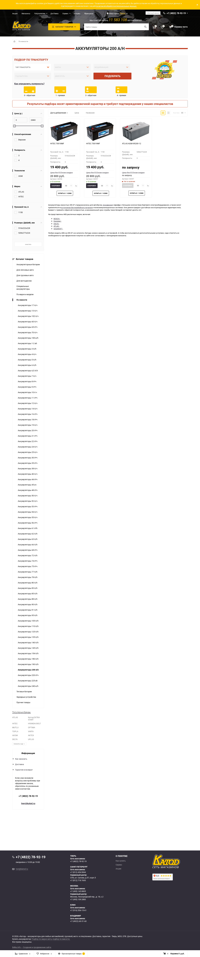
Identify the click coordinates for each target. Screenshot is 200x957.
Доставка (54, 13)
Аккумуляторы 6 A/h (27, 365)
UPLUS (31, 739)
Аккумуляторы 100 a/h (28, 338)
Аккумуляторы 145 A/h (28, 648)
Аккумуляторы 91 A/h (27, 610)
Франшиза (88, 13)
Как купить (121, 861)
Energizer (57, 221)
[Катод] (176, 861)
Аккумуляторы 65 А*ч (27, 327)
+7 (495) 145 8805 (78, 891)
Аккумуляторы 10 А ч (27, 392)
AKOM (15, 735)
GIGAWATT (58, 228)
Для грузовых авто (25, 275)
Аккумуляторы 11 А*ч (27, 397)
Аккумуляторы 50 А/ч (27, 495)
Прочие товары (23, 702)
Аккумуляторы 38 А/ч (27, 468)
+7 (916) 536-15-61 (78, 910)
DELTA (15, 739)
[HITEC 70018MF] (64, 131)
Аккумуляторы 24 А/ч (27, 446)
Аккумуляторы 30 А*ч (27, 457)
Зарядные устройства (26, 697)
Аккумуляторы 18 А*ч (27, 419)
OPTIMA (31, 727)
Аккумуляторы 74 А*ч (27, 561)
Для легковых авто (25, 270)
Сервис (65, 13)
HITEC (15, 723)
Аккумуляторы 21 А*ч (27, 436)
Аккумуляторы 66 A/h (27, 544)
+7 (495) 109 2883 (78, 899)
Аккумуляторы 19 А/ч (27, 425)
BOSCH (57, 218)
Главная (14, 41)
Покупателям (39, 13)
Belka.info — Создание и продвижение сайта (31, 947)
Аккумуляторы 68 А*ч (27, 550)
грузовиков (107, 205)
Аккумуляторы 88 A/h (27, 599)
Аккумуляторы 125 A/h (28, 631)
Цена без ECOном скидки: (61, 172)
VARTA (31, 731)
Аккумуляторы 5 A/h (27, 359)
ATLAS (15, 717)
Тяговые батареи (24, 691)
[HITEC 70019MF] (100, 131)
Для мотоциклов (24, 280)
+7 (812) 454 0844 (78, 872)
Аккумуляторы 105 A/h (28, 620)
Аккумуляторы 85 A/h (27, 593)
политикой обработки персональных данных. (116, 6)
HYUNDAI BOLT (34, 723)
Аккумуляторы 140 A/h (28, 642)
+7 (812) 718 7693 (78, 880)
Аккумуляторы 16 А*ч (27, 414)
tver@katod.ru (28, 803)
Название (90, 112)
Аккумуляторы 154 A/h (28, 653)
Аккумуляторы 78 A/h (27, 577)
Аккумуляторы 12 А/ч (27, 403)
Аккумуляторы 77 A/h (27, 571)
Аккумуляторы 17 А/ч (27, 305)
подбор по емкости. (61, 939)
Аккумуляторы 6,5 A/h (28, 370)
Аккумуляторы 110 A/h (28, 626)
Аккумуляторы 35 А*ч (27, 463)
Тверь (122, 13)
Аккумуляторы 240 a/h (28, 686)
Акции (15, 13)
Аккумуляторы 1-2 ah (27, 343)
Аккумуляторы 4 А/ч (27, 354)
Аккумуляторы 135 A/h (28, 637)
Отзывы (77, 13)
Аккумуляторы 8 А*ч (27, 381)
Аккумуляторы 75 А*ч (27, 566)
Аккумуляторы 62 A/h (27, 533)
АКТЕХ (31, 735)
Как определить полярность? (29, 83)
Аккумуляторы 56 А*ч (27, 522)
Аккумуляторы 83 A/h (27, 588)
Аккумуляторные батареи (28, 264)
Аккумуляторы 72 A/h (27, 555)
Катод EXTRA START (34, 718)
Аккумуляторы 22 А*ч (27, 441)
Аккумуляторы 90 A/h (27, 604)
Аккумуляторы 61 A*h (27, 528)
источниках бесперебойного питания (77, 207)
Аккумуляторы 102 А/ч (28, 316)
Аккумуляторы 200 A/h (28, 669)
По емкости (23, 41)
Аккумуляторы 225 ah (28, 680)
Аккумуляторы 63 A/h (27, 539)
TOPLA (15, 731)
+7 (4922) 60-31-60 (78, 921)
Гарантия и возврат (24, 769)
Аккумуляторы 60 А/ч (27, 321)
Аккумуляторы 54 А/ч (27, 512)
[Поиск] (145, 26)
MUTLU (15, 727)
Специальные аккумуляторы (23, 287)
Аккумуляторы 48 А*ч (27, 490)
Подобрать (112, 76)
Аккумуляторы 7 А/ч (27, 376)
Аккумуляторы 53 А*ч (27, 506)
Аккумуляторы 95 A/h (27, 615)
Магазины (26, 13)
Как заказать (21, 759)
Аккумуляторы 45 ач (27, 484)
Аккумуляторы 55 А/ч (27, 517)
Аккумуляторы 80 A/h (27, 582)
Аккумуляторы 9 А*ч (27, 387)
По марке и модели (24, 294)
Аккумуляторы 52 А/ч (27, 501)
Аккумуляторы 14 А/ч (27, 408)
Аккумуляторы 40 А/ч (27, 474)
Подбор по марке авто (42, 939)
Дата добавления (58, 112)
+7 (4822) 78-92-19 (28, 796)
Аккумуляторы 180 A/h (28, 659)
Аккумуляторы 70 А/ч (27, 332)
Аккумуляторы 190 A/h (28, 664)
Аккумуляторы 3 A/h (27, 348)
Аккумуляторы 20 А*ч (27, 430)
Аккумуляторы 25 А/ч (27, 452)
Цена (77, 112)
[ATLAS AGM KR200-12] (136, 131)
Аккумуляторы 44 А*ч (27, 479)
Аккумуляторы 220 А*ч (28, 675)
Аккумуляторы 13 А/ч (27, 310)
